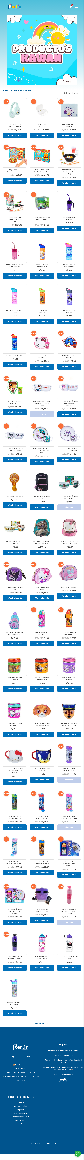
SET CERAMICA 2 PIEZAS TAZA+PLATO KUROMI (69, 450)
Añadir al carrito (15, 135)
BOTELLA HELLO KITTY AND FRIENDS (15, 1003)
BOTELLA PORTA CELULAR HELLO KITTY (69, 817)
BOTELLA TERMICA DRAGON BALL (69, 633)
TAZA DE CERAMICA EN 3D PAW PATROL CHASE (69, 724)
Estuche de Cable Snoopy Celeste (14, 125)
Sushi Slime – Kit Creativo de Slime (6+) (15, 219)
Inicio (5, 90)
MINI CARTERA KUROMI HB (15, 588)
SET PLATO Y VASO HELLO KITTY (42, 357)
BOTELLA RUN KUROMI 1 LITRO (69, 958)
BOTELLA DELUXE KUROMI (69, 311)
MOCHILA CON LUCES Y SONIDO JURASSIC (42, 542)
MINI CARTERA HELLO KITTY (42, 588)
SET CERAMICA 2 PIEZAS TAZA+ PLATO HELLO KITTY (42, 451)
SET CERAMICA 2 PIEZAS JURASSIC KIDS (69, 497)
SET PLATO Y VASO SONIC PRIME (69, 357)
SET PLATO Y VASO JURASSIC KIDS (15, 402)
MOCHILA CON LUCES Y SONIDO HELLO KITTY (69, 542)
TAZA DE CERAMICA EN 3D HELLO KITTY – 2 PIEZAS (15, 771)
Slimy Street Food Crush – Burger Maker (42, 171)
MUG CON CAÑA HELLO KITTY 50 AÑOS (14, 266)
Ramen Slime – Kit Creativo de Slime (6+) (69, 172)
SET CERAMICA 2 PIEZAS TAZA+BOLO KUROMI (14, 450)
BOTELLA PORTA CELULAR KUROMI (69, 770)
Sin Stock (42, 414)
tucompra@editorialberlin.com (22, 1072)
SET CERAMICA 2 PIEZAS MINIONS (14, 542)
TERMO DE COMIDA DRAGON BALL (42, 679)
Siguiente (39, 1023)
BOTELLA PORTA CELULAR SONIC (42, 817)
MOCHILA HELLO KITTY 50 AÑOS (42, 497)
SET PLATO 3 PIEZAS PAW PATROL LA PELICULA (69, 864)
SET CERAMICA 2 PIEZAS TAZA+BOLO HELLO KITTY (42, 403)
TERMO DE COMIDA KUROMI (69, 679)
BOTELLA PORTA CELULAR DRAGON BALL (42, 863)
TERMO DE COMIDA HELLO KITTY (15, 724)
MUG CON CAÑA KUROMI (69, 218)
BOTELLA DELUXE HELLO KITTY (14, 311)
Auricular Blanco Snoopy (42, 125)
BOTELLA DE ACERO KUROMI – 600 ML (15, 958)
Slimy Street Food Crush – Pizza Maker (14, 171)
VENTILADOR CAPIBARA (14, 496)
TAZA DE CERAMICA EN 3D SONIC (42, 770)
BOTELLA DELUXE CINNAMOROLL (69, 266)
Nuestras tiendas (22, 1065)
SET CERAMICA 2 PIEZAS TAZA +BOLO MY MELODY (69, 403)
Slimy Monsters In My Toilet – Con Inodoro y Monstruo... (42, 219)
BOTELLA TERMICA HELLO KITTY (42, 633)
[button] (77, 7)
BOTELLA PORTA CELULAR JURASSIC (14, 817)
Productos (16, 90)
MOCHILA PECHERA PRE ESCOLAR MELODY (14, 633)
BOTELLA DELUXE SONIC (14, 356)
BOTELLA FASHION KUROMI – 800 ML (42, 910)
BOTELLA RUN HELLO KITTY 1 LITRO (42, 958)
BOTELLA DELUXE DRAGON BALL (42, 266)
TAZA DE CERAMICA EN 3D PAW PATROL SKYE (42, 724)
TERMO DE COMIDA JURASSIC (15, 679)
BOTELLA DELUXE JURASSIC (42, 311)
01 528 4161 (22, 1069)
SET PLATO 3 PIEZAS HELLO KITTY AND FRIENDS (15, 911)
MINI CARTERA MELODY (69, 587)
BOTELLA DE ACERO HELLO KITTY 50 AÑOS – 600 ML (69, 911)
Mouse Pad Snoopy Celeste (69, 125)
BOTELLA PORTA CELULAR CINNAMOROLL (14, 863)
